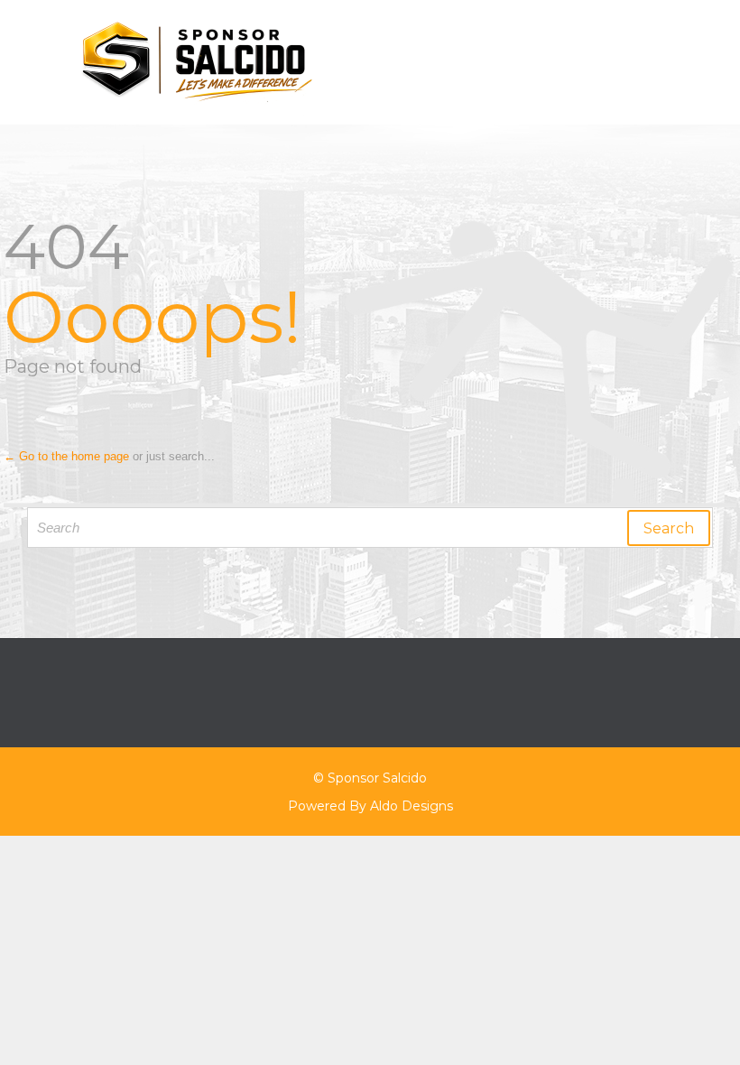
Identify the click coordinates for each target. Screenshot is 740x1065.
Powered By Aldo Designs (370, 806)
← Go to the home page (66, 456)
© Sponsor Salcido (370, 778)
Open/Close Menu (34, 63)
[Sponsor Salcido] (380, 62)
